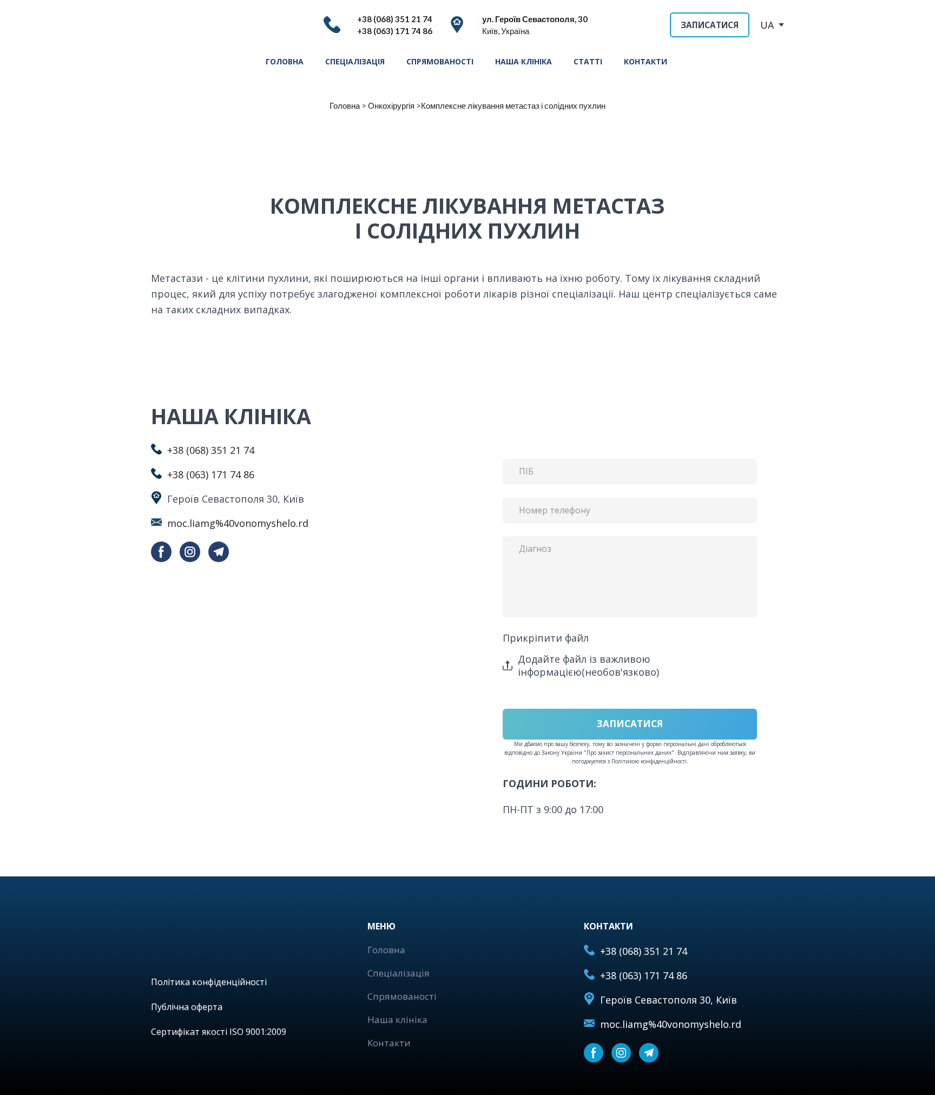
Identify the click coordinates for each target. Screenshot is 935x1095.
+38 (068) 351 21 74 (210, 450)
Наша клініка (397, 1019)
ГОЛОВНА (285, 61)
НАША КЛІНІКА (523, 61)
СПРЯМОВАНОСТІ (439, 61)
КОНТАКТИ (645, 61)
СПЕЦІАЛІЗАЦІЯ (355, 61)
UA (767, 24)
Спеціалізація (398, 973)
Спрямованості (402, 996)
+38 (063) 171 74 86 (210, 474)
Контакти (389, 1043)
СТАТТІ (588, 61)
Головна (386, 950)
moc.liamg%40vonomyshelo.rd (237, 523)
